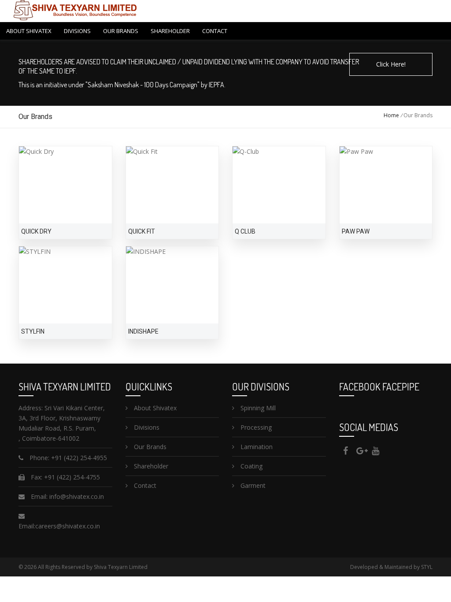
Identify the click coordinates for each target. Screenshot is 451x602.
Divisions (77, 31)
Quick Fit (141, 231)
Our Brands (120, 31)
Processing (255, 427)
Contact (214, 31)
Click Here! (391, 64)
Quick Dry (36, 231)
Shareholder (170, 31)
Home (391, 115)
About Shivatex (29, 31)
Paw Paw (356, 231)
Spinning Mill (257, 408)
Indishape (143, 331)
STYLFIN (32, 331)
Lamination (256, 446)
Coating (250, 466)
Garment (252, 485)
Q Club (245, 231)
